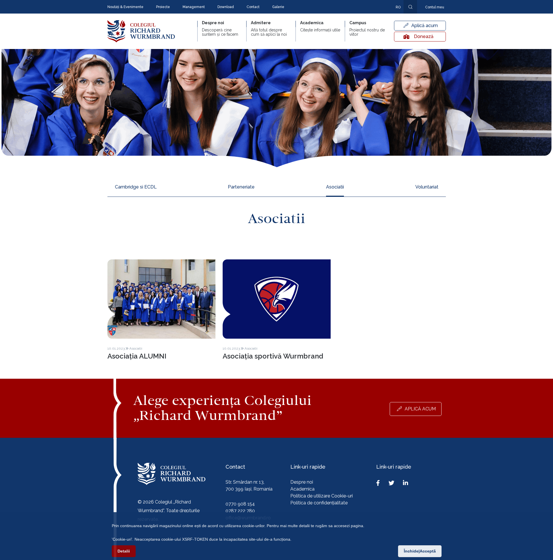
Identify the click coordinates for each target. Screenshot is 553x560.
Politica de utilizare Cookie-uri (321, 496)
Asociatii (335, 187)
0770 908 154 (240, 504)
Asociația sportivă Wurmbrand (273, 356)
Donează (423, 36)
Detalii (124, 551)
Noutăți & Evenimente (125, 7)
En (395, 16)
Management (194, 7)
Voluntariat (426, 187)
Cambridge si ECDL (136, 187)
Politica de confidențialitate (319, 503)
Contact (253, 7)
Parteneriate (241, 187)
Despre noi (301, 482)
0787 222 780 (240, 511)
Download (225, 7)
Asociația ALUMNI (136, 356)
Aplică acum (424, 25)
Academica (302, 489)
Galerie (278, 7)
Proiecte (163, 7)
